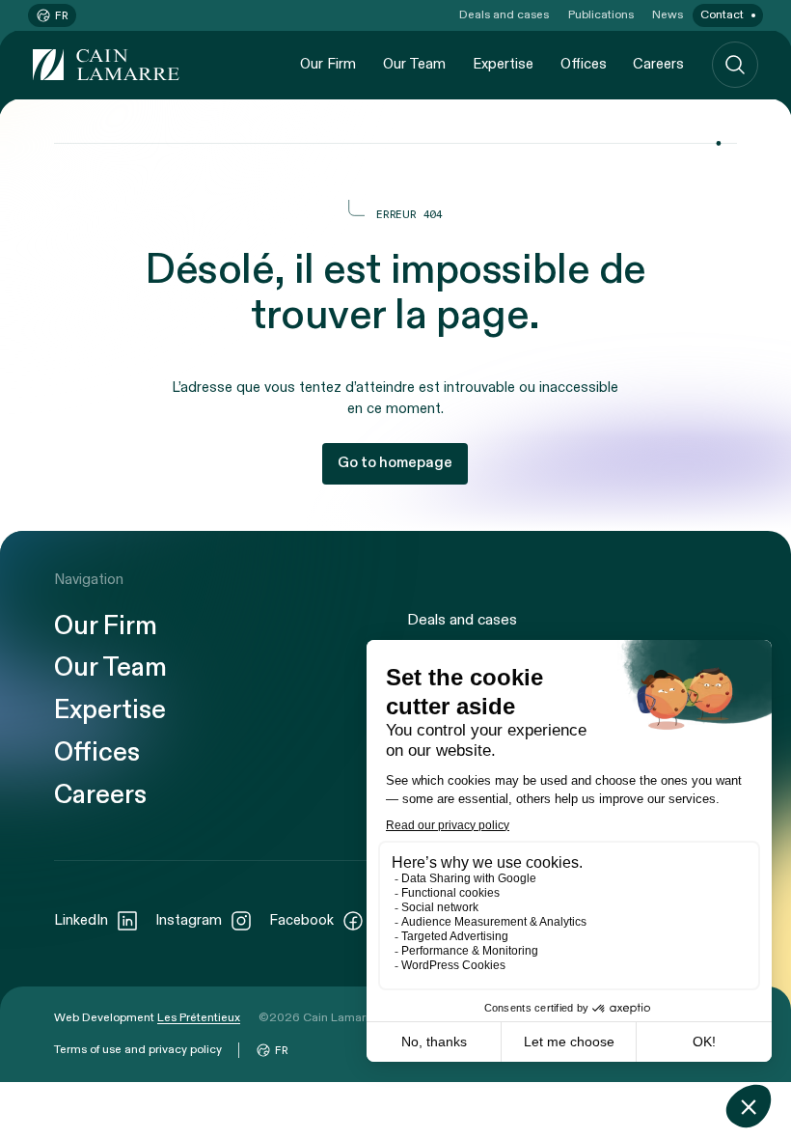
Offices (583, 64)
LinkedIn (81, 920)
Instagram (188, 920)
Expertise (503, 64)
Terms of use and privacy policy (138, 1049)
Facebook (301, 920)
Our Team (414, 64)
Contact (722, 14)
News (667, 14)
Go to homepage (395, 463)
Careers (658, 64)
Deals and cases (504, 14)
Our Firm (328, 64)
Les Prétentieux (198, 1017)
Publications (601, 14)
